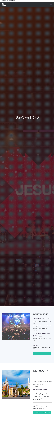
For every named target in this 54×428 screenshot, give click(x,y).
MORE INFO (37, 412)
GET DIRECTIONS (46, 412)
